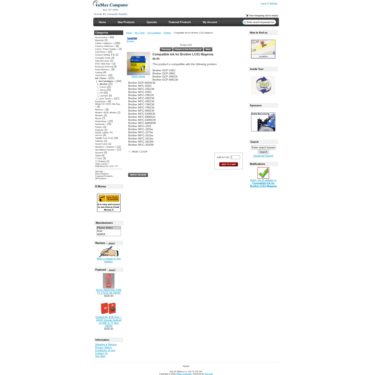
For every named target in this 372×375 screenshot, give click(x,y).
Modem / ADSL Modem (106, 112)
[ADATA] (109, 234)
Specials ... (100, 171)
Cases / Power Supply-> (106, 49)
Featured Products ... (105, 176)
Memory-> (100, 109)
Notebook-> (100, 124)
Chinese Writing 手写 (105, 55)
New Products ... (103, 174)
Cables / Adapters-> (104, 43)
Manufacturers (104, 222)
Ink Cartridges (154, 33)
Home (102, 22)
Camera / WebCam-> (105, 46)
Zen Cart (209, 374)
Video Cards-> (102, 164)
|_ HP (99, 93)
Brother (167, 33)
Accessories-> (102, 37)
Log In (263, 3)
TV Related (100, 161)
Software (99, 141)
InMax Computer (184, 374)
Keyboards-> (101, 101)
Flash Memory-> (103, 69)
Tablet (98, 155)
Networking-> (101, 121)
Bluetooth (99, 40)
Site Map (100, 356)
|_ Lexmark (101, 96)
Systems (99, 152)
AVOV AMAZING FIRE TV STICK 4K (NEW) (109, 291)
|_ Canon (100, 87)
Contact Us (101, 353)
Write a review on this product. (109, 260)
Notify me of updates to (263, 183)
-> (101, 78)
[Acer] (109, 231)
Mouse (98, 118)
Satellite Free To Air (104, 138)
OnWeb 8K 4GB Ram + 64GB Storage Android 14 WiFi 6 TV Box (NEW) (109, 321)
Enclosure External (104, 66)
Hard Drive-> (101, 75)
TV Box (98, 158)
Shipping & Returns (106, 344)
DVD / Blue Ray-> (103, 64)
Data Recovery (102, 61)
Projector (99, 130)
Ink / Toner (140, 33)
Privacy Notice (103, 347)
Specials (151, 22)
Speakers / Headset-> (105, 147)
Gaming (98, 72)
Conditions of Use (105, 350)
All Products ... (102, 178)
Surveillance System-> (105, 150)
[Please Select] (109, 228)
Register (273, 3)
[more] (111, 243)
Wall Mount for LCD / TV (106, 166)
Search (254, 141)
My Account (210, 22)
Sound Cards (101, 144)
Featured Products (180, 22)
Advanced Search (263, 155)
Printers (98, 127)
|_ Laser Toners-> (104, 98)
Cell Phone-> (101, 52)
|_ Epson (100, 90)
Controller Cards (103, 58)
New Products (126, 22)
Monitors (99, 115)
